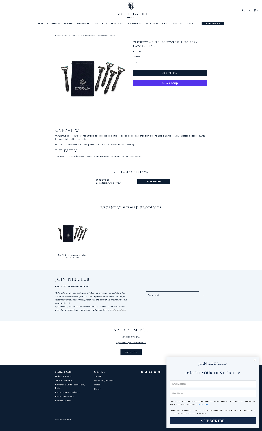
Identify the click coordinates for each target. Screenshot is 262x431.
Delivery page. (135, 156)
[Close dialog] (255, 360)
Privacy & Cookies (63, 400)
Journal (97, 376)
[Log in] (249, 10)
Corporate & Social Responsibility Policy (70, 386)
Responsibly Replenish (104, 380)
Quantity (136, 56)
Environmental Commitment (67, 392)
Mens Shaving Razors (69, 35)
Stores (97, 384)
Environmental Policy (64, 396)
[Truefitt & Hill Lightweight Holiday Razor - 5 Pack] (72, 232)
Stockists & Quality (63, 372)
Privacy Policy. (203, 404)
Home (40, 24)
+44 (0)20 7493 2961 (131, 337)
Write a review (154, 181)
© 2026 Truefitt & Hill (63, 419)
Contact (191, 24)
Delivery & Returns (63, 376)
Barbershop (99, 372)
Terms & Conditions (64, 380)
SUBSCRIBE (213, 421)
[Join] (203, 295)
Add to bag (170, 72)
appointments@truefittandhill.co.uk (131, 342)
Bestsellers (53, 24)
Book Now (131, 352)
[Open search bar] (243, 10)
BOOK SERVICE (213, 24)
